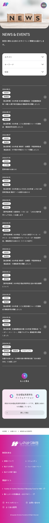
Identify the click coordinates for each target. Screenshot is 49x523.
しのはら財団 (5, 5)
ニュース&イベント (34, 466)
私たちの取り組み (10, 472)
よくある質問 (11, 507)
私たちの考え (9, 466)
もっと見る (24, 381)
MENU (44, 5)
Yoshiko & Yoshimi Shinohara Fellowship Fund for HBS (23, 488)
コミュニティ (32, 461)
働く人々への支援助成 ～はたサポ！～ (18, 494)
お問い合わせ (34, 502)
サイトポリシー (12, 502)
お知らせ (13, 431)
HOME (4, 431)
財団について (9, 461)
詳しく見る (24, 412)
